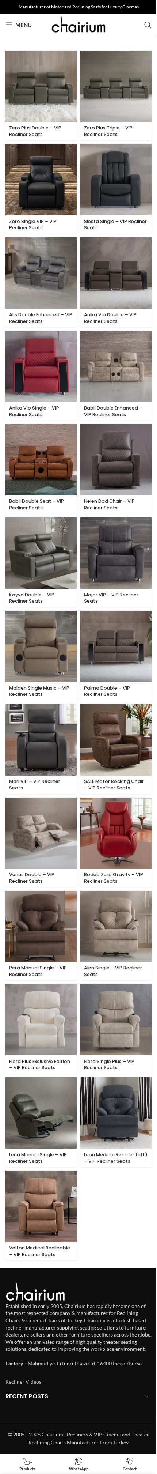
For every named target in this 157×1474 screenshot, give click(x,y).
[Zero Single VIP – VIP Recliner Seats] (41, 179)
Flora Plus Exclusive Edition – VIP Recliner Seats (39, 1064)
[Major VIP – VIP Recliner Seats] (116, 553)
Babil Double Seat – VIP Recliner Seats (36, 504)
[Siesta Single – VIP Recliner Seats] (116, 179)
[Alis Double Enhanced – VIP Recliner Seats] (41, 273)
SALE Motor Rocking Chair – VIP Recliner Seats (114, 784)
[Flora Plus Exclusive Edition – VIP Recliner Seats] (41, 1019)
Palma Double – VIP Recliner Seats (107, 691)
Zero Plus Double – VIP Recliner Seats (35, 131)
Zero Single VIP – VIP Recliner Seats (33, 224)
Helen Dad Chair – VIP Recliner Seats (109, 504)
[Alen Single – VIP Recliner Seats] (116, 926)
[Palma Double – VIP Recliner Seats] (116, 646)
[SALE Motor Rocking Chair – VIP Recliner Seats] (116, 740)
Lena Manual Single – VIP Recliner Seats (38, 1157)
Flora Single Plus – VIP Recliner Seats (109, 1064)
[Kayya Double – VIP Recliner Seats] (41, 553)
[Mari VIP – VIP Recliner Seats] (41, 740)
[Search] (148, 25)
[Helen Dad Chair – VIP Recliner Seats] (116, 459)
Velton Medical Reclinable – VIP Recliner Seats (39, 1251)
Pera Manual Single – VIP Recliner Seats (38, 971)
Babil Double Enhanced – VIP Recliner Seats (113, 411)
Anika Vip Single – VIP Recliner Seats (34, 411)
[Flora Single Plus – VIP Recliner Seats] (116, 1019)
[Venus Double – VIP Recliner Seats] (41, 833)
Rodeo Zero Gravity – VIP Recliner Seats (113, 877)
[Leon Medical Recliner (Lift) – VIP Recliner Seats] (116, 1113)
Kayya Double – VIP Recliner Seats (31, 598)
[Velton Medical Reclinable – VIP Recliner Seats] (41, 1206)
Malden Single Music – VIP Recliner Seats (39, 691)
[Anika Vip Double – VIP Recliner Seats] (116, 273)
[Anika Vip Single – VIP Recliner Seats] (41, 366)
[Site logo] (78, 24)
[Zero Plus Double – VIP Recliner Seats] (41, 86)
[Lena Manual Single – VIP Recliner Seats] (41, 1113)
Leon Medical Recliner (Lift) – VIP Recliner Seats (116, 1157)
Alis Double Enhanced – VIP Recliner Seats (40, 318)
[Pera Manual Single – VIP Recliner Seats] (41, 926)
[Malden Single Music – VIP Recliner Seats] (41, 646)
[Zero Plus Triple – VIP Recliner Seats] (116, 86)
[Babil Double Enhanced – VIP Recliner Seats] (116, 366)
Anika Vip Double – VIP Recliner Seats (110, 318)
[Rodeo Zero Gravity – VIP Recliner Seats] (116, 833)
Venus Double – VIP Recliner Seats (31, 877)
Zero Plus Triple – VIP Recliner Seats (108, 131)
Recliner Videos (23, 1382)
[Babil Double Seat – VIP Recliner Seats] (41, 459)
